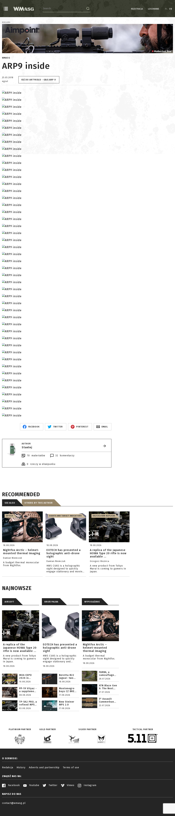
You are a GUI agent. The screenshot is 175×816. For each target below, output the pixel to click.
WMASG (6, 58)
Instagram (89, 785)
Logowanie (153, 9)
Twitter (52, 785)
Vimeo (70, 785)
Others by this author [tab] (38, 503)
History (21, 767)
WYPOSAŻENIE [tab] (92, 602)
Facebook (13, 785)
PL (166, 9)
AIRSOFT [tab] (9, 602)
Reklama (6, 22)
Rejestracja (137, 9)
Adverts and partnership (44, 767)
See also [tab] (10, 503)
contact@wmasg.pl (14, 803)
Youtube (33, 785)
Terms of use (71, 767)
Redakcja (7, 767)
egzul (5, 81)
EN (170, 9)
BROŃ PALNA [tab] (51, 602)
